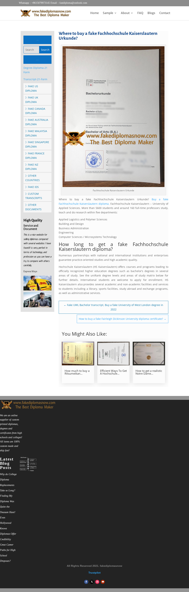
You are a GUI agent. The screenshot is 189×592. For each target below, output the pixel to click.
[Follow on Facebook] (86, 582)
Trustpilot (94, 572)
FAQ (140, 13)
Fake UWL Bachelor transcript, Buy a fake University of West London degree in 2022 (113, 307)
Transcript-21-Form (35, 79)
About (125, 13)
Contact (164, 13)
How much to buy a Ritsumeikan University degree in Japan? (77, 372)
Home (94, 13)
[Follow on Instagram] (97, 582)
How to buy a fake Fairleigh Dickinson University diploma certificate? (122, 319)
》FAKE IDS (32, 187)
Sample (108, 13)
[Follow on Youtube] (103, 582)
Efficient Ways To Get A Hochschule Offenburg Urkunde (113, 372)
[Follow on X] (92, 582)
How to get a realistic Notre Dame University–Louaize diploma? (148, 372)
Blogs (151, 13)
